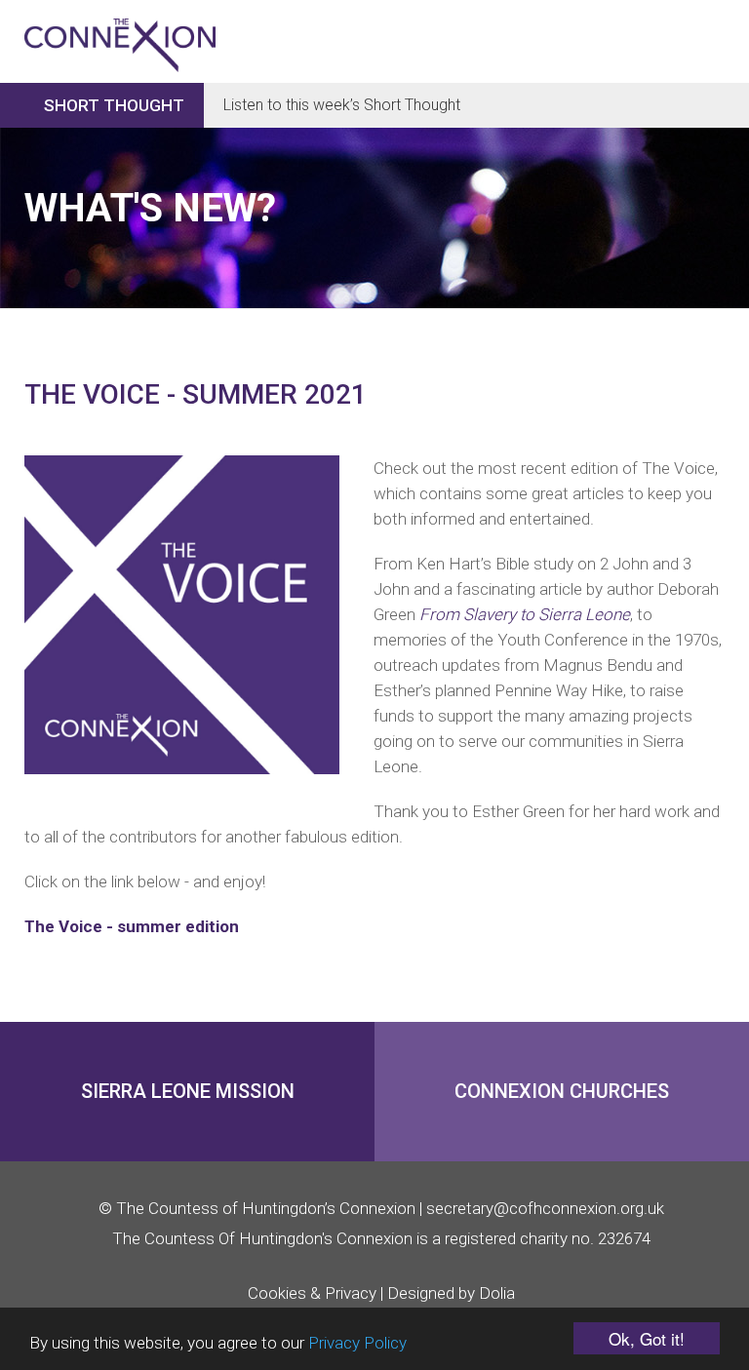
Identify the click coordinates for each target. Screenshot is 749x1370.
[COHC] (120, 27)
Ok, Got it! (647, 1338)
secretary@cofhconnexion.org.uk (545, 1208)
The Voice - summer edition (131, 926)
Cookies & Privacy (312, 1293)
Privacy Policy (357, 1342)
